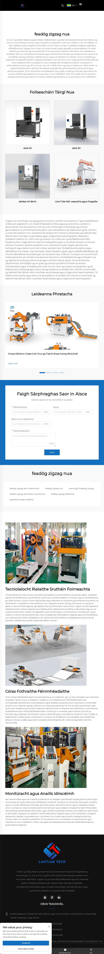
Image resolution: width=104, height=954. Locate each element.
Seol (52, 452)
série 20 (27, 148)
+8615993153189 (54, 924)
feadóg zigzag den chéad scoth (24, 488)
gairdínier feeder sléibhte (21, 499)
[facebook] (52, 897)
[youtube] (45, 897)
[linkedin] (59, 897)
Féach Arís (13, 363)
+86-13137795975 (54, 929)
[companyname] (22, 5)
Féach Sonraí (28, 122)
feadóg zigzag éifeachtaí (62, 494)
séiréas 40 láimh (27, 201)
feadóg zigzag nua (54, 488)
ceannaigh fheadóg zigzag (81, 488)
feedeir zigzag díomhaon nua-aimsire (27, 494)
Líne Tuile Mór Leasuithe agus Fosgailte (76, 201)
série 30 (76, 148)
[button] (42, 372)
